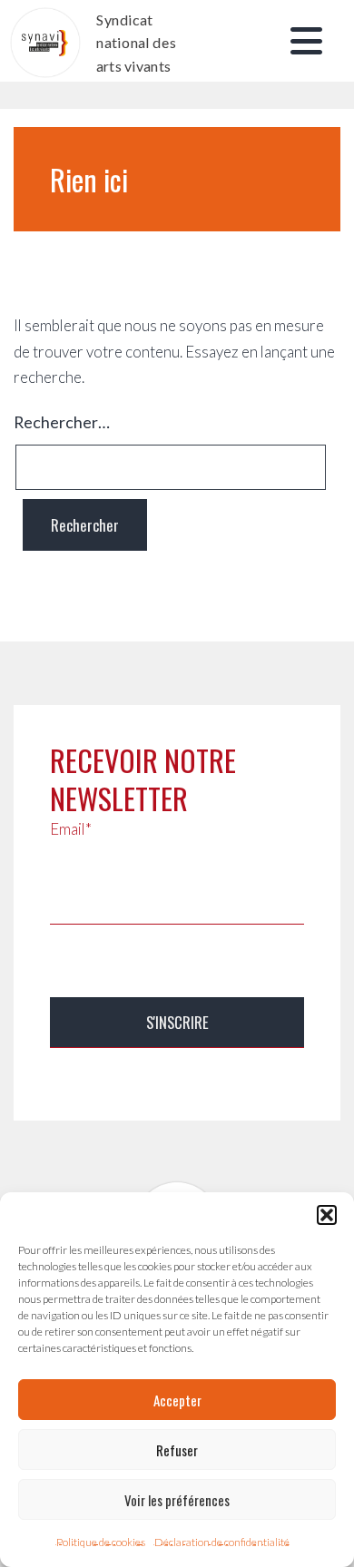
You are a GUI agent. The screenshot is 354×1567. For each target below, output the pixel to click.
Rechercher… (62, 422)
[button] (327, 1215)
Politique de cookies (100, 1542)
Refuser (177, 1450)
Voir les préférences (177, 1500)
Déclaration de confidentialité (222, 1542)
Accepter (177, 1400)
